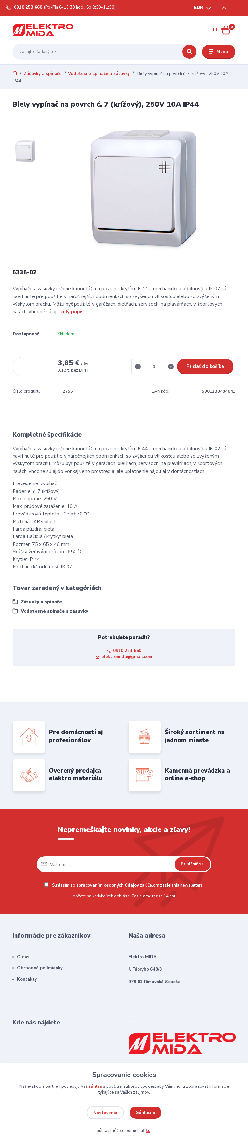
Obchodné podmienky (40, 968)
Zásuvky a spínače (43, 74)
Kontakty (27, 979)
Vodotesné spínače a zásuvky (99, 74)
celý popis (72, 311)
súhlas (95, 1086)
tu (148, 1131)
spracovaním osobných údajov (107, 885)
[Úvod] (43, 30)
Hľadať (189, 52)
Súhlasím (145, 1113)
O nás (23, 957)
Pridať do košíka (205, 366)
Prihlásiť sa (192, 864)
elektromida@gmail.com (126, 657)
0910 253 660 (28, 7)
